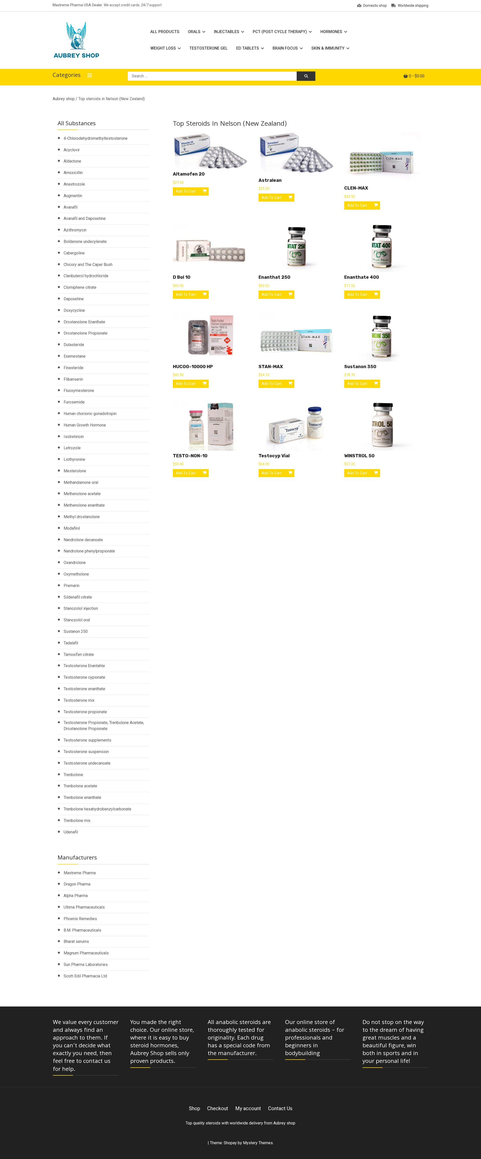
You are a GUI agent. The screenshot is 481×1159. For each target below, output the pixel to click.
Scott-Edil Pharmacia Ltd (85, 976)
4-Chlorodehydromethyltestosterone (96, 138)
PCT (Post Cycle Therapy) (280, 31)
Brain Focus (285, 48)
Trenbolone (73, 774)
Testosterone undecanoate (87, 763)
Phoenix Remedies (80, 918)
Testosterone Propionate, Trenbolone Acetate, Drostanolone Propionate (104, 725)
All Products (164, 31)
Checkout (217, 1108)
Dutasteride (74, 344)
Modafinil (72, 528)
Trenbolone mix (77, 820)
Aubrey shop (64, 98)
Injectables (226, 31)
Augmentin (73, 195)
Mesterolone (75, 471)
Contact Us (280, 1108)
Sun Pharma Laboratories (86, 964)
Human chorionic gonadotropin (90, 413)
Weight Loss (163, 48)
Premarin (71, 585)
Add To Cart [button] (186, 191)
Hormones (331, 31)
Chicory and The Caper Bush (88, 264)
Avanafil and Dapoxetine (85, 218)
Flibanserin (73, 379)
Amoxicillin (73, 172)
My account (248, 1108)
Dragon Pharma (77, 884)
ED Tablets (247, 48)
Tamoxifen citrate (79, 654)
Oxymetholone (76, 574)
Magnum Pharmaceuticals (86, 953)
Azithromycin (75, 230)
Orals (194, 31)
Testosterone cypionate (84, 677)
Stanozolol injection (81, 608)
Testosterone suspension (86, 751)
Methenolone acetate (82, 493)
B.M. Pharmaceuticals (82, 930)
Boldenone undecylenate (85, 241)
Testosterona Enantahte (84, 665)
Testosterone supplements (87, 740)
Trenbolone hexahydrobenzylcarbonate (97, 809)
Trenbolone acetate (80, 786)
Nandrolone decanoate (83, 539)
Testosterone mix (79, 700)
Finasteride (73, 367)
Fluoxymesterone (79, 390)
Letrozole (72, 448)
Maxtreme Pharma (80, 873)
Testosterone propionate (85, 711)
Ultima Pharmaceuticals (84, 907)
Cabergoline (74, 253)
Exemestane (74, 356)
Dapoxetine (74, 299)
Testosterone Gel (208, 48)
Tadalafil (71, 643)
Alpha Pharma (76, 895)
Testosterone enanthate (84, 688)
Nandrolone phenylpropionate (89, 551)
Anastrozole (74, 184)
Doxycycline (74, 310)
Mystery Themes (258, 1142)
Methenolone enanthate (84, 505)
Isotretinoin (74, 436)
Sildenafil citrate (78, 597)
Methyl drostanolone (82, 516)
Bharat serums (76, 941)
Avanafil (70, 207)
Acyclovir (72, 150)
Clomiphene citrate (80, 287)
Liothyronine (74, 459)
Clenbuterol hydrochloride (86, 275)
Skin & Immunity (327, 48)
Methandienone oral (81, 482)
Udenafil (71, 832)
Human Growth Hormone (85, 425)
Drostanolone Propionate (85, 333)
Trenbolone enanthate (82, 797)
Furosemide (74, 402)
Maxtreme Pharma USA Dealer (77, 5)
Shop (194, 1108)
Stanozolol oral (77, 620)
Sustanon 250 (76, 631)
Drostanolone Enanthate (84, 322)
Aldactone (72, 161)
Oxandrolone (75, 562)
